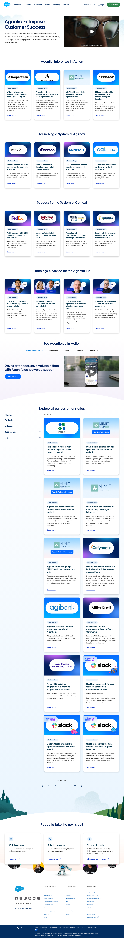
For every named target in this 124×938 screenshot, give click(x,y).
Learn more (11, 115)
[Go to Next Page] (82, 786)
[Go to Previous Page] (42, 786)
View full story (13, 376)
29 (75, 786)
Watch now (13, 859)
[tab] (34, 350)
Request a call (53, 859)
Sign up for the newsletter (96, 859)
